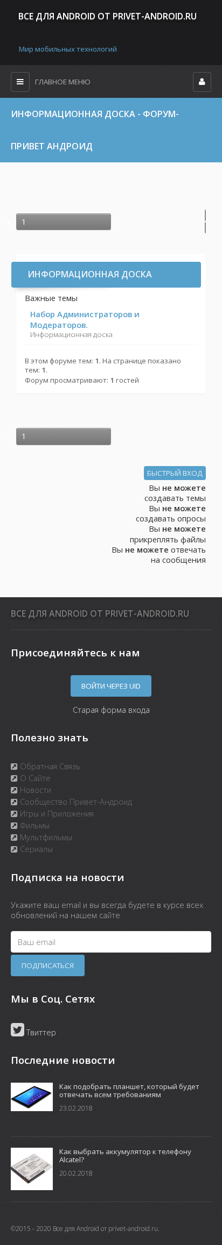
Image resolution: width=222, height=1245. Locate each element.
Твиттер (40, 1032)
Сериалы (35, 848)
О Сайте (34, 777)
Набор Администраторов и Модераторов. (85, 319)
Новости (34, 789)
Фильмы (34, 825)
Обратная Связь (49, 766)
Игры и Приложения (56, 813)
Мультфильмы (45, 837)
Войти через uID (111, 686)
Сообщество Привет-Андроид (75, 801)
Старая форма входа (111, 709)
